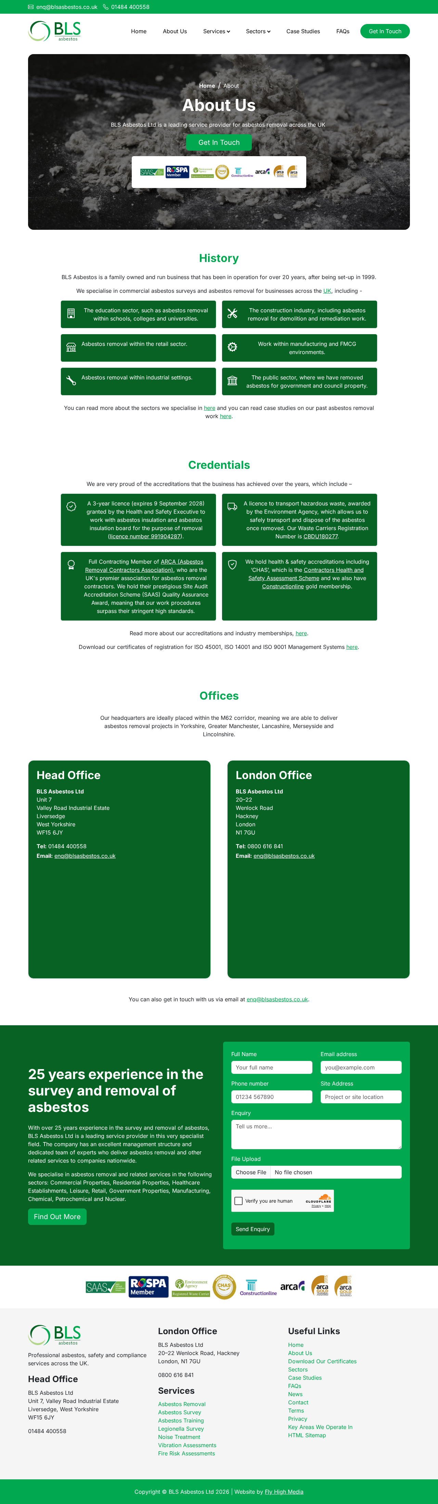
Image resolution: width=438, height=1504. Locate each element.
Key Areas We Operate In (320, 1427)
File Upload (246, 1158)
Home (207, 85)
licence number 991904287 (145, 536)
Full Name (244, 1054)
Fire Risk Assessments (186, 1453)
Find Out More (57, 1217)
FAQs (294, 1385)
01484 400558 (130, 6)
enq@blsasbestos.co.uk (67, 6)
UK (327, 290)
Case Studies (305, 1377)
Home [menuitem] (138, 31)
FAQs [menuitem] (342, 31)
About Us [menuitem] (175, 31)
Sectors (298, 1369)
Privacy (297, 1418)
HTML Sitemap (307, 1435)
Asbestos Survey (179, 1412)
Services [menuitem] (214, 31)
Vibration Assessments (187, 1445)
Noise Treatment (179, 1436)
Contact (298, 1402)
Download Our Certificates (322, 1361)
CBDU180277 (320, 536)
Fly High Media (284, 1491)
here (209, 407)
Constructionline (283, 586)
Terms (296, 1410)
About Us (300, 1353)
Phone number (250, 1083)
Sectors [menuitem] (256, 31)
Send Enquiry (253, 1229)
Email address (339, 1054)
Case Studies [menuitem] (303, 31)
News (295, 1394)
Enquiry (241, 1113)
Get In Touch (385, 31)
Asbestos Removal (182, 1404)
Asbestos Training (181, 1420)
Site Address (337, 1083)
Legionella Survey (181, 1428)
